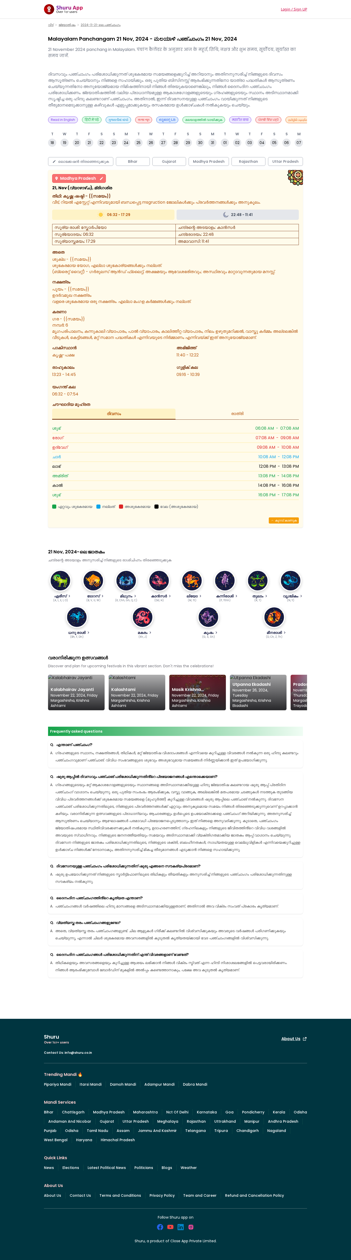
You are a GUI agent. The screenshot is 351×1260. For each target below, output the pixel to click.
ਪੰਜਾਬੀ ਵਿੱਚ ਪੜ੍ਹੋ (268, 120)
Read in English (63, 120)
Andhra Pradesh (283, 1121)
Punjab (50, 1130)
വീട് (50, 25)
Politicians (143, 1167)
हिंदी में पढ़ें (92, 120)
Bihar (48, 1112)
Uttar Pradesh (136, 1121)
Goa (229, 1112)
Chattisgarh (73, 1112)
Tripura (221, 1130)
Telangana (195, 1130)
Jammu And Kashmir (157, 1130)
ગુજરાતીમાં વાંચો (118, 120)
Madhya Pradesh (78, 178)
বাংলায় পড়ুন (143, 120)
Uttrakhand (225, 1121)
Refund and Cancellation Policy (254, 1195)
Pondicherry (253, 1112)
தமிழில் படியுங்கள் (299, 120)
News (49, 1167)
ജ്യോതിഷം (67, 25)
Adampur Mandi (159, 1084)
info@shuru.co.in (78, 1052)
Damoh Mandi (123, 1084)
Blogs (167, 1167)
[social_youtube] (170, 1227)
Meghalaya (167, 1121)
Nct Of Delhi (177, 1112)
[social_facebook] (160, 1227)
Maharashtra (145, 1112)
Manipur (252, 1121)
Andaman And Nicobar (69, 1121)
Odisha (300, 1112)
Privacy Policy (162, 1195)
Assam (123, 1130)
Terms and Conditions (120, 1195)
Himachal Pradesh (118, 1139)
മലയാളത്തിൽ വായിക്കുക (203, 120)
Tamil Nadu (97, 1130)
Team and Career (200, 1195)
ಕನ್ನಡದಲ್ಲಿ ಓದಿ (167, 120)
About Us (290, 1039)
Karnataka (207, 1112)
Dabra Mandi (195, 1084)
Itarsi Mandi (90, 1084)
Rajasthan (196, 1121)
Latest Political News (107, 1167)
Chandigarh (247, 1130)
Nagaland (276, 1130)
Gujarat (107, 1121)
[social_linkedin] (181, 1227)
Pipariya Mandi (57, 1084)
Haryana (84, 1139)
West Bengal (56, 1139)
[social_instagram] (191, 1227)
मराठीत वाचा (240, 120)
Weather (189, 1167)
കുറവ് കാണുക (286, 520)
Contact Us (80, 1195)
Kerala (279, 1112)
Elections (70, 1167)
